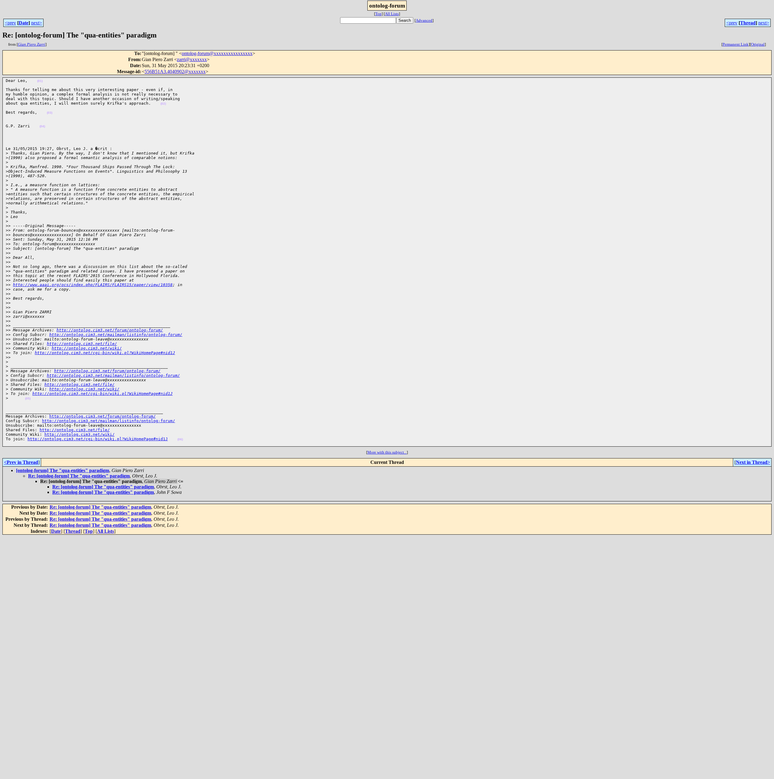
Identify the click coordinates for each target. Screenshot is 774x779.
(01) (40, 81)
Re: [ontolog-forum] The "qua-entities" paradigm (79, 475)
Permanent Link (736, 44)
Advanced (424, 20)
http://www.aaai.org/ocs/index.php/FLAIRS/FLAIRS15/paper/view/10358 (93, 284)
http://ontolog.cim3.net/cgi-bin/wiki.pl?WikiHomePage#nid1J (105, 352)
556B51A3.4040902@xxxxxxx (175, 71)
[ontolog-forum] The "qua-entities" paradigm (62, 470)
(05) (28, 398)
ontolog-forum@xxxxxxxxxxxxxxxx (217, 53)
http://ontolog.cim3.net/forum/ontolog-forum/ (110, 330)
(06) (180, 439)
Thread (748, 22)
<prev (10, 22)
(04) (42, 126)
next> (36, 22)
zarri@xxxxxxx (192, 59)
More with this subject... (387, 452)
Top (378, 13)
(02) (163, 103)
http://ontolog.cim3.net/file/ (82, 343)
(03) (49, 112)
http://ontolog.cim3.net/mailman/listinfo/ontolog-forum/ (115, 334)
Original (758, 44)
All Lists (392, 13)
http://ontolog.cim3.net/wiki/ (87, 348)
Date (23, 22)
